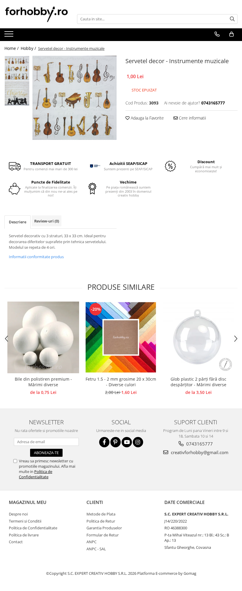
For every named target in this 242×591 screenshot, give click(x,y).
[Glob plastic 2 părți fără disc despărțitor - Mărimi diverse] (198, 337)
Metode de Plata (100, 514)
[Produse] (9, 35)
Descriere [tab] (17, 222)
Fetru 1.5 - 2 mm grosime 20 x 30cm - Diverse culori (121, 381)
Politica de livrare (24, 535)
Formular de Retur (102, 535)
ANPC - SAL (96, 548)
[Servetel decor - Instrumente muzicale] (74, 98)
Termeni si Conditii (25, 521)
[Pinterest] (115, 442)
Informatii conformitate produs (36, 256)
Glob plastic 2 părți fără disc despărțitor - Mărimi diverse (198, 381)
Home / (12, 48)
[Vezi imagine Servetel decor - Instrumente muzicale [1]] (17, 93)
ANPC (91, 541)
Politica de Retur (100, 521)
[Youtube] (127, 442)
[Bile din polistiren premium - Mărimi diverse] (43, 337)
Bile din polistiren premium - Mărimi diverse (43, 381)
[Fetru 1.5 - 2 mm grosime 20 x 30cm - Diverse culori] (121, 337)
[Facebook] (104, 442)
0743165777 (199, 444)
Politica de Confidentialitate (35, 474)
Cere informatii (192, 118)
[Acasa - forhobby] (36, 14)
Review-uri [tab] (46, 221)
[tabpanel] (74, 98)
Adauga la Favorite (147, 118)
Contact (16, 541)
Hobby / (29, 48)
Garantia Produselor (104, 528)
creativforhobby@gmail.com (199, 452)
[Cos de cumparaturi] (231, 34)
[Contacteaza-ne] (216, 34)
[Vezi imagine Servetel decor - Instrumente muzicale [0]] (17, 68)
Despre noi (18, 514)
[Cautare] (232, 19)
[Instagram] (138, 442)
